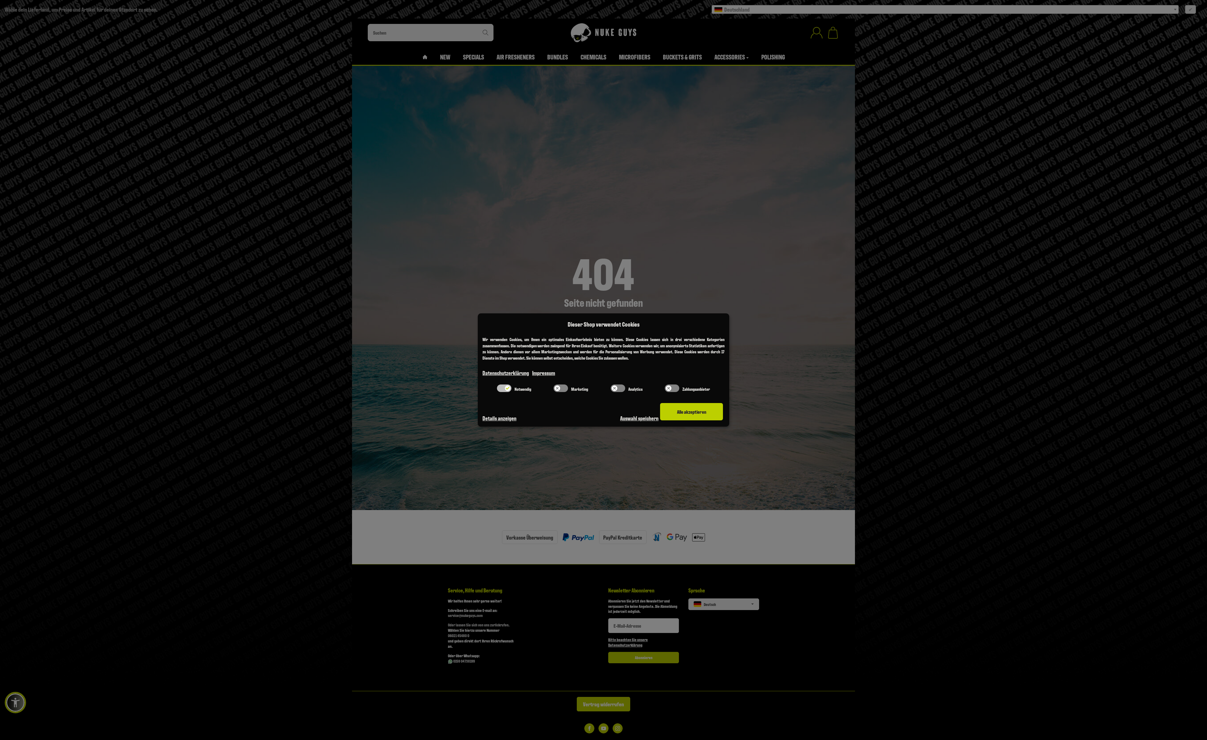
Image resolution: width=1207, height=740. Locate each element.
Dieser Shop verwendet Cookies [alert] (604, 324)
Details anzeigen (499, 418)
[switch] (504, 388)
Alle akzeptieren (691, 411)
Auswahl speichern (639, 418)
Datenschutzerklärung (505, 372)
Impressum (543, 372)
